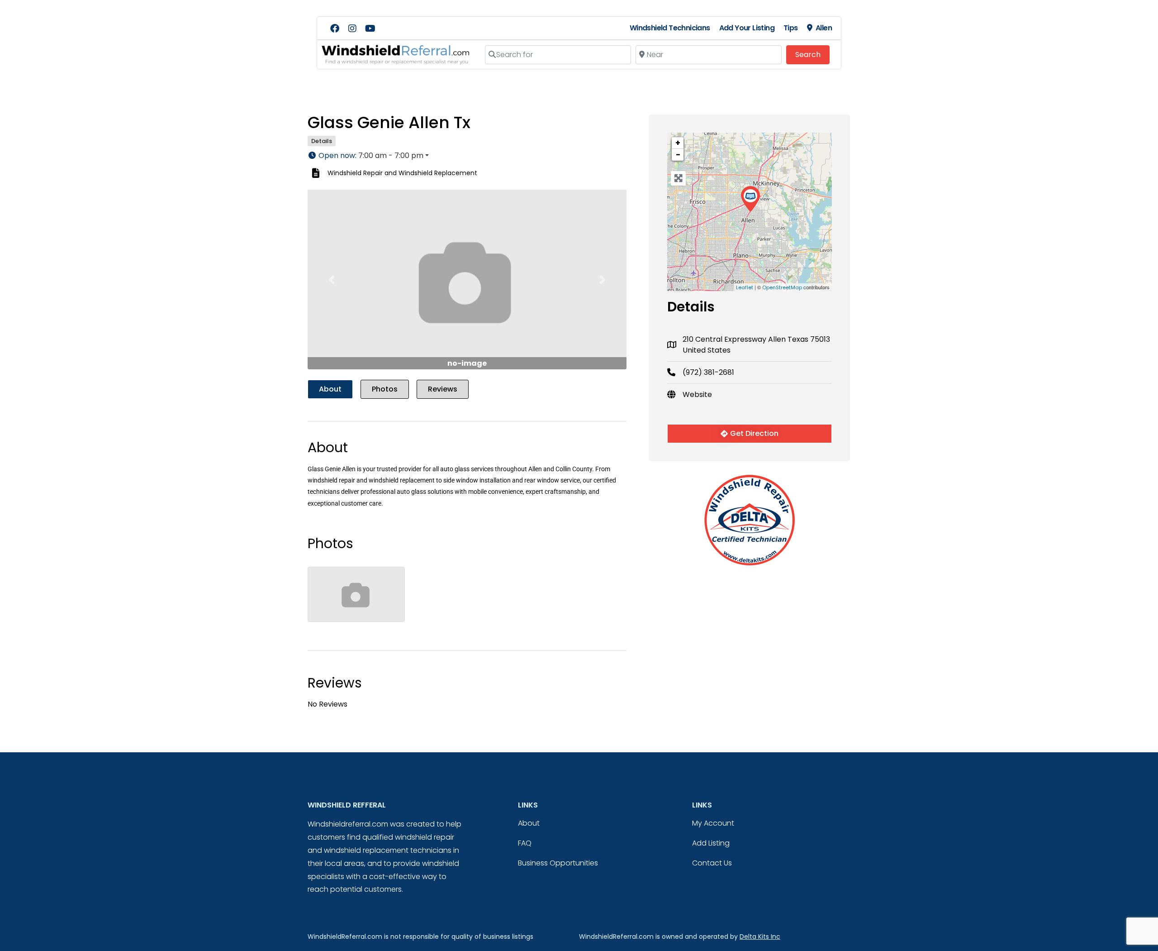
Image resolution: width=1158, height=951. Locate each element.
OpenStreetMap (782, 287)
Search (812, 54)
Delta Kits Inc (760, 936)
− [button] (678, 154)
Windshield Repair (355, 172)
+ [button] (677, 142)
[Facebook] (334, 28)
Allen (824, 28)
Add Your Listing (746, 28)
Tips (790, 28)
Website (697, 394)
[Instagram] (352, 28)
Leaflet (744, 287)
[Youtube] (370, 28)
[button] (467, 155)
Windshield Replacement (438, 172)
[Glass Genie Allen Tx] (750, 199)
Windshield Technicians (670, 28)
